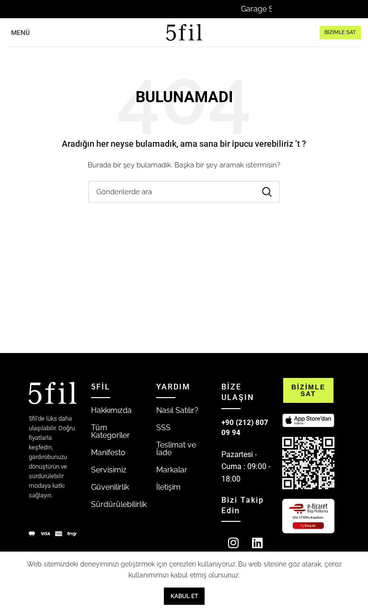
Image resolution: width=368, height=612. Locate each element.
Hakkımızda (111, 410)
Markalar (171, 469)
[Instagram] (233, 542)
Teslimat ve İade (176, 448)
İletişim (168, 487)
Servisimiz (108, 469)
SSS (163, 427)
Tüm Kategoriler (110, 431)
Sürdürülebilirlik (119, 504)
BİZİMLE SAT (340, 32)
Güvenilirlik (110, 487)
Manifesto (108, 452)
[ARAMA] (267, 192)
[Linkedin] (257, 542)
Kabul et (184, 596)
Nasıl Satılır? (177, 410)
